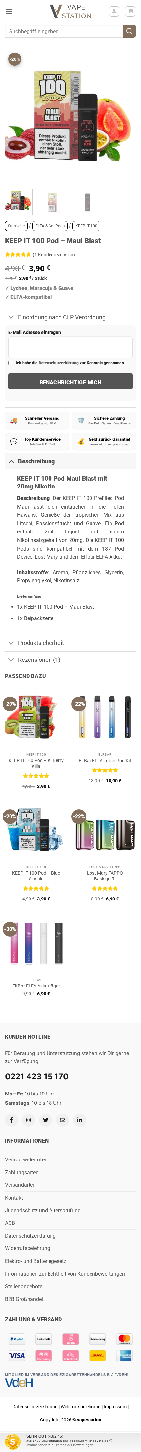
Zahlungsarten (22, 1172)
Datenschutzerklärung (59, 363)
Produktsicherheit (41, 643)
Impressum (115, 1407)
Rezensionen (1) (39, 660)
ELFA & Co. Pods (50, 226)
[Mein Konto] (114, 11)
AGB (10, 1223)
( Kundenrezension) (54, 255)
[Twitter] (45, 1120)
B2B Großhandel (24, 1299)
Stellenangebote (23, 1286)
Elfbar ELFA (94, 557)
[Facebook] (11, 1120)
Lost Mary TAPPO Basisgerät (105, 875)
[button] (9, 11)
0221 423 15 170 (37, 1076)
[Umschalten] (11, 318)
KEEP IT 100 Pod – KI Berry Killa (36, 763)
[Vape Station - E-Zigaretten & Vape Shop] (70, 11)
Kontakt (14, 1198)
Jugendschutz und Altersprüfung (43, 1210)
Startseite (16, 226)
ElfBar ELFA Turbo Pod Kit (105, 760)
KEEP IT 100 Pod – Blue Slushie (36, 875)
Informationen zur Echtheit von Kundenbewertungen (65, 1274)
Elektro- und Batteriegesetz (35, 1261)
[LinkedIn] (79, 1120)
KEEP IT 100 (86, 226)
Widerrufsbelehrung (27, 1248)
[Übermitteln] (129, 31)
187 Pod (113, 549)
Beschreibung (36, 461)
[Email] (62, 1120)
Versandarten (20, 1185)
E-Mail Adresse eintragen (34, 332)
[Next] (125, 118)
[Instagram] (28, 1120)
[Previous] (16, 118)
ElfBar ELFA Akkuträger (36, 985)
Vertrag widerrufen (26, 1160)
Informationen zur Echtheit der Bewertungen (59, 1445)
